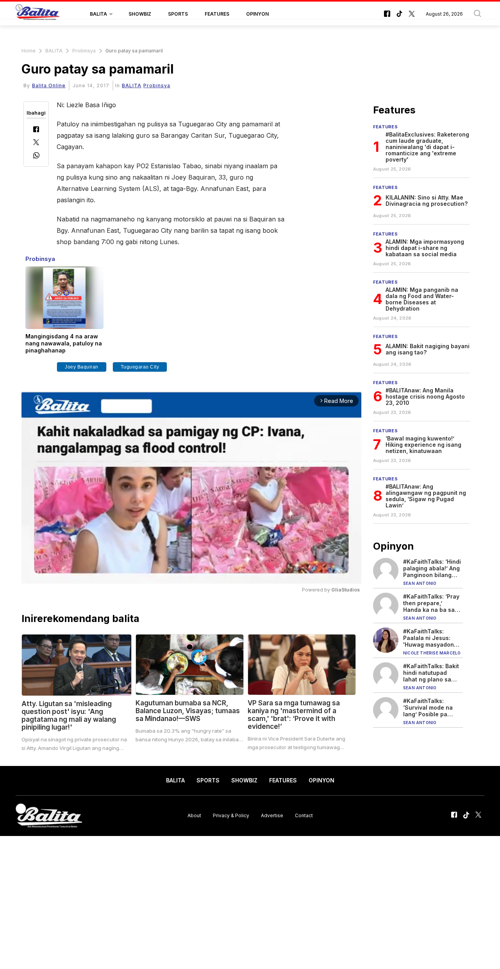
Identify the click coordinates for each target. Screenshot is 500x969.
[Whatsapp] (36, 156)
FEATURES (217, 14)
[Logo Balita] (37, 14)
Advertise (272, 815)
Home (28, 51)
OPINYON (257, 14)
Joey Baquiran (81, 367)
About (194, 815)
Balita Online (49, 85)
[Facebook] (36, 130)
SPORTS (178, 14)
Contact (304, 815)
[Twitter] (36, 143)
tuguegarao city (140, 367)
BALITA (98, 14)
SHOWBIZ (140, 14)
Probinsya (84, 51)
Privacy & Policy (231, 815)
